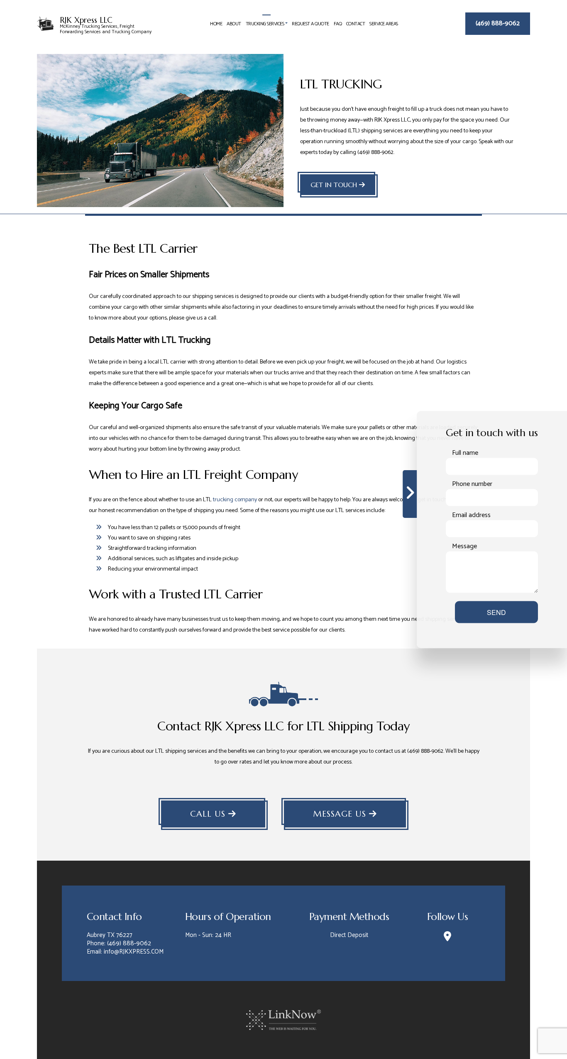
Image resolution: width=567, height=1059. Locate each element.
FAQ (338, 24)
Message (464, 546)
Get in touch (334, 185)
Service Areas (383, 24)
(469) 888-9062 (498, 23)
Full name (465, 453)
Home (216, 24)
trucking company (235, 500)
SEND (496, 612)
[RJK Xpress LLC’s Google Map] (447, 938)
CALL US (209, 814)
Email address (471, 515)
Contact (355, 24)
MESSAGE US (341, 814)
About (234, 24)
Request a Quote (310, 24)
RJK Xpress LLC (86, 20)
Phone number (472, 484)
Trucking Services (265, 24)
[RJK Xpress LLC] (45, 23)
